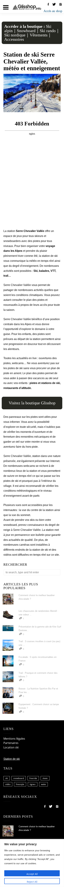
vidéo (7, 784)
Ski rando (48, 30)
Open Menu (6, 7)
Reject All (32, 881)
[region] (32, 863)
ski (6, 778)
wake (43, 784)
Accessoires (14, 39)
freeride (33, 778)
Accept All (32, 874)
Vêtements (38, 35)
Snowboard (26, 30)
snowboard (18, 778)
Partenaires (10, 743)
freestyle (20, 784)
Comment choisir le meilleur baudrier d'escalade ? (37, 828)
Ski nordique (14, 35)
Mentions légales (14, 738)
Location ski (11, 747)
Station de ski (11, 758)
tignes (32, 784)
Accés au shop (53, 11)
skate (45, 778)
